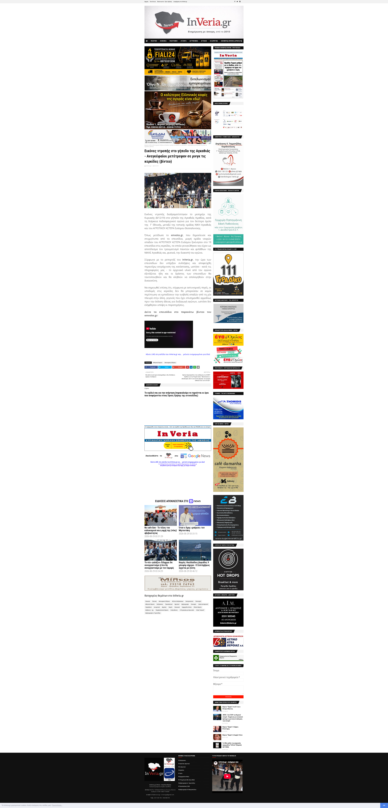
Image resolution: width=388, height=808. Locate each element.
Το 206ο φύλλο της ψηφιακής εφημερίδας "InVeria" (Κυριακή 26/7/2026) (232, 745)
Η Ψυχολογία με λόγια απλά (187, 610)
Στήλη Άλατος (174, 610)
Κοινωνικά (177, 607)
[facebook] (235, 1)
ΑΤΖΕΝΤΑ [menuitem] (183, 41)
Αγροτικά (177, 604)
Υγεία (180, 773)
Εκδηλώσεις (160, 604)
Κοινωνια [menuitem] (163, 41)
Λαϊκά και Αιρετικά (203, 604)
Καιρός (170, 607)
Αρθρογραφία (185, 604)
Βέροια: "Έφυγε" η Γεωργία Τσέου (232, 735)
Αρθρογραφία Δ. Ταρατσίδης (153, 613)
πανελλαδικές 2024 (184, 786)
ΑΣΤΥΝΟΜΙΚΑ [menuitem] (194, 41)
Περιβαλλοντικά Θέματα (162, 610)
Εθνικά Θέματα (197, 607)
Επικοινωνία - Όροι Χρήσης (164, 1)
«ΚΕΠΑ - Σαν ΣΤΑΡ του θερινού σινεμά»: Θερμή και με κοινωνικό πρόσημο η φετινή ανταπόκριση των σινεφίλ (232, 718)
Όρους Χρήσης (174, 395)
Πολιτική (154, 601)
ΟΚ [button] (384, 805)
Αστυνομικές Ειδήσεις (158, 145)
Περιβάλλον (149, 607)
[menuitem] (146, 41)
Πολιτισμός (198, 601)
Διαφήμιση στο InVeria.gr (180, 1)
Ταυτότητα (153, 1)
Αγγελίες (164, 607)
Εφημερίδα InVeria (186, 607)
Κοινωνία (148, 601)
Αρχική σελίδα (148, 145)
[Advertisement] (177, 480)
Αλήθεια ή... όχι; (149, 610)
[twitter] (237, 1)
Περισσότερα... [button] (57, 805)
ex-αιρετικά (157, 607)
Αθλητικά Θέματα (157, 362)
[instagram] (240, 1)
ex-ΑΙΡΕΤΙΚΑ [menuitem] (214, 41)
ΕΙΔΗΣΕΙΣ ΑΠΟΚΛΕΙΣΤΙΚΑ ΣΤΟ (172, 501)
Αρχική (146, 1)
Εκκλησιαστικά (189, 601)
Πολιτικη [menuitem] (154, 41)
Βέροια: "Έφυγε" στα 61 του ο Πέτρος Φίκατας (231, 708)
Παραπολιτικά (168, 604)
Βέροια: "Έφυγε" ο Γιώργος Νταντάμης (230, 728)
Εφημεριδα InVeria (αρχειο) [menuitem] (230, 41)
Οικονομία (193, 604)
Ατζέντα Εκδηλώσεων (177, 601)
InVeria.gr (148, 166)
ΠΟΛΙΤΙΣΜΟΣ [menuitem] (174, 41)
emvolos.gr (177, 235)
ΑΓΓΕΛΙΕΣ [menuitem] (204, 41)
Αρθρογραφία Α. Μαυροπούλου (187, 789)
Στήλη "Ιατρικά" (200, 610)
